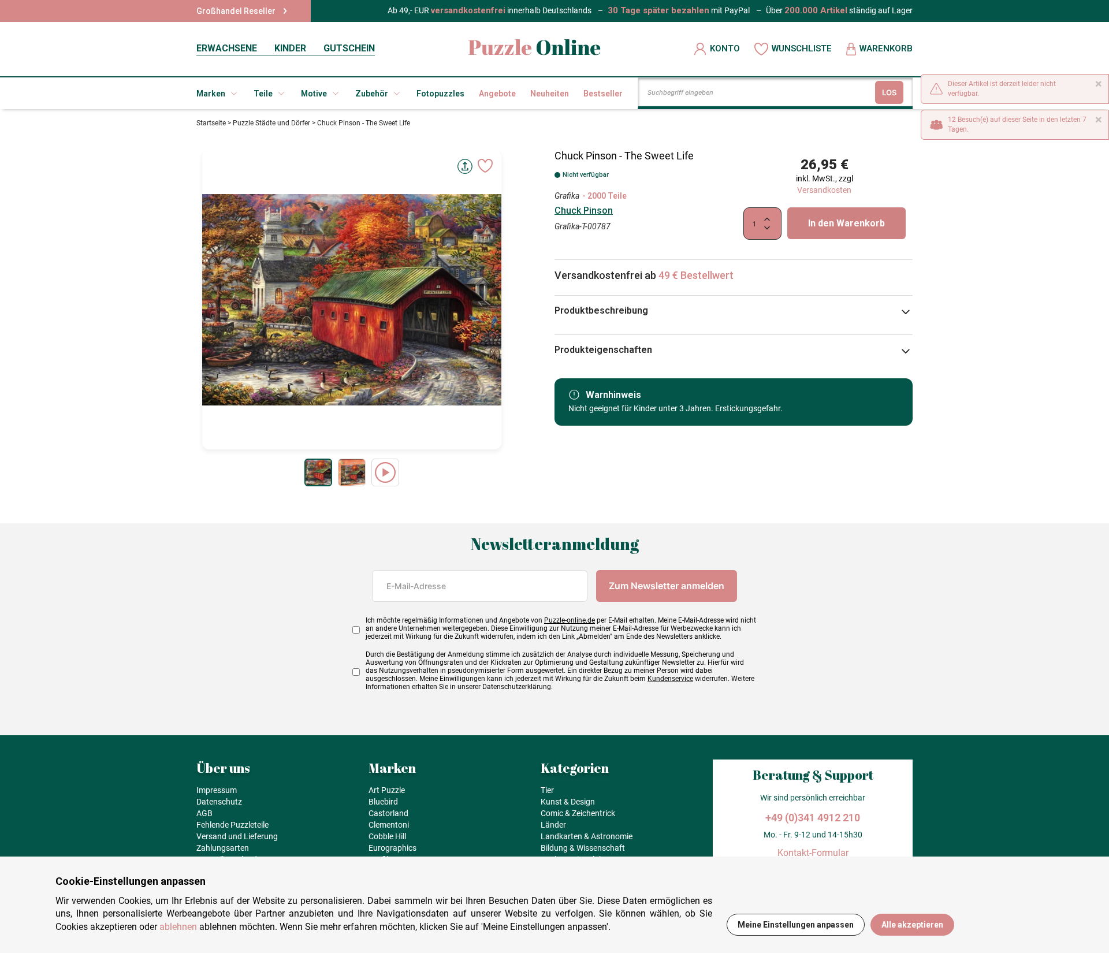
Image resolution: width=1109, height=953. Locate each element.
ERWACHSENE (226, 48)
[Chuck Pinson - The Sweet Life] (318, 472)
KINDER (290, 48)
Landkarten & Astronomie (586, 836)
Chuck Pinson (583, 210)
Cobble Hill (387, 836)
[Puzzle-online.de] (534, 48)
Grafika (566, 195)
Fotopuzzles (440, 93)
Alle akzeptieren (912, 924)
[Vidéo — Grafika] (385, 472)
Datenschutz (219, 801)
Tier (547, 790)
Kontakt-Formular (813, 852)
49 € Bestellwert (696, 275)
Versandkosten (824, 190)
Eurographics (392, 848)
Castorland (388, 813)
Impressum (216, 790)
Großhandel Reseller (236, 11)
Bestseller (603, 93)
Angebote (497, 93)
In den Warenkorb (846, 223)
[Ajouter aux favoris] (485, 165)
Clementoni (389, 824)
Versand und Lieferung (237, 836)
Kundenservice (670, 679)
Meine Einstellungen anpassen (796, 924)
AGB (204, 813)
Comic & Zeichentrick (578, 813)
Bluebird (383, 801)
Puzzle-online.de (569, 620)
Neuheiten (549, 93)
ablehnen (178, 926)
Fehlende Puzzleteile (232, 824)
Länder (553, 824)
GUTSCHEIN (349, 48)
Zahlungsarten (222, 848)
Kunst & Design (568, 801)
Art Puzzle (387, 790)
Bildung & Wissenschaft (583, 848)
